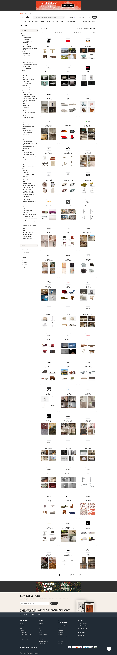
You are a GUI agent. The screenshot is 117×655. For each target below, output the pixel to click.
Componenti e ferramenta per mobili (30, 49)
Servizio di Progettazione (63, 625)
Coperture (25, 172)
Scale (24, 163)
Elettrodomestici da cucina (29, 75)
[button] (58, 13)
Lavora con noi (23, 632)
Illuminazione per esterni (28, 89)
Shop (59, 628)
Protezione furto (27, 205)
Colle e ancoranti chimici (28, 187)
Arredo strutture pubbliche (29, 121)
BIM (31, 13)
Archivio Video (42, 637)
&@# (94, 32)
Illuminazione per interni (28, 87)
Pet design (25, 242)
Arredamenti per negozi (28, 126)
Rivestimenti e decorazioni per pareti (30, 156)
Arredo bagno (26, 59)
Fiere (40, 630)
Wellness (24, 128)
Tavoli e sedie (26, 39)
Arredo (23, 35)
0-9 (91, 32)
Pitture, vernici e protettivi (29, 185)
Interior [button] (22, 13)
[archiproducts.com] (25, 17)
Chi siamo (22, 623)
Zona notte (25, 44)
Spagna (24, 255)
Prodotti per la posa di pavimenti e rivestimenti (28, 192)
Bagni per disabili (27, 66)
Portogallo (24, 262)
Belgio (23, 260)
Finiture (23, 150)
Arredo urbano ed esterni (29, 221)
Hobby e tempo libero (28, 236)
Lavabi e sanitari (26, 53)
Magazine (41, 628)
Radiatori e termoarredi (28, 166)
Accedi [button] (94, 17)
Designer (41, 626)
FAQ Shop (60, 643)
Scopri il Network (23, 625)
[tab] (59, 13)
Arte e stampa (26, 148)
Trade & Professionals (79, 13)
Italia (23, 253)
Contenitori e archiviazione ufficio (29, 109)
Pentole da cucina (27, 83)
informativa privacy (42, 609)
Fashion (25, 240)
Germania (24, 257)
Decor (23, 136)
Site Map (95, 650)
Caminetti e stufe (27, 164)
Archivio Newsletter (43, 634)
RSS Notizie (85, 650)
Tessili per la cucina (27, 81)
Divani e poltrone (27, 37)
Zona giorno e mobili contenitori (27, 42)
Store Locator (61, 630)
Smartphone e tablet (27, 234)
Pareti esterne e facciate (28, 174)
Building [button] (26, 13)
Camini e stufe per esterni (29, 96)
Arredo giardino (26, 92)
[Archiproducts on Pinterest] (27, 614)
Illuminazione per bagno (28, 60)
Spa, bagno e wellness (28, 130)
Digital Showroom (81, 635)
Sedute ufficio (26, 105)
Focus (40, 632)
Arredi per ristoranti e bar (29, 124)
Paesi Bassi (24, 264)
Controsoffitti (26, 179)
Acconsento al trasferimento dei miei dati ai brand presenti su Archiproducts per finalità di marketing (36, 606)
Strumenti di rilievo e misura (29, 214)
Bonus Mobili (60, 632)
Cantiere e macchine (28, 210)
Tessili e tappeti (26, 139)
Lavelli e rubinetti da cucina (29, 74)
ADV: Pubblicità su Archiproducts (84, 628)
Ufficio (23, 103)
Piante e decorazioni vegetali (29, 146)
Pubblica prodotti (64, 13)
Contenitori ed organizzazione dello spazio (30, 144)
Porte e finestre (26, 161)
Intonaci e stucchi (27, 183)
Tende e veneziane (27, 141)
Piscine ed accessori (27, 132)
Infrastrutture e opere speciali (30, 218)
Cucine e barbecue (27, 94)
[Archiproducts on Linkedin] (39, 614)
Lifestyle (24, 230)
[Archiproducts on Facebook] (21, 614)
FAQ (21, 628)
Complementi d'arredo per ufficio (29, 114)
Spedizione (60, 634)
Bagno (23, 51)
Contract (24, 119)
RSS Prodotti (90, 650)
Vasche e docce (26, 55)
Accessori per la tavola (28, 79)
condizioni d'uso (34, 609)
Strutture (25, 170)
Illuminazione (25, 85)
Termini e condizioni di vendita (64, 639)
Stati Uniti (24, 267)
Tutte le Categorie (25, 33)
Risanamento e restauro (28, 206)
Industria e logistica (27, 223)
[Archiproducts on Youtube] (36, 614)
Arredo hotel (26, 122)
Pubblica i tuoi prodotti (82, 623)
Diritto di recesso (61, 637)
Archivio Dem (42, 636)
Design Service (87, 13)
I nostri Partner (23, 626)
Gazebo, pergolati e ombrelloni (30, 98)
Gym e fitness (26, 134)
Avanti (81, 574)
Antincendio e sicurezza (28, 203)
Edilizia (23, 168)
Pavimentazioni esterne (28, 154)
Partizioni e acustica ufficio (29, 112)
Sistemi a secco (26, 181)
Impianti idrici (26, 196)
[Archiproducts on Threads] (33, 614)
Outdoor (24, 90)
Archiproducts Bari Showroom (26, 636)
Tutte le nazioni (25, 252)
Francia (23, 259)
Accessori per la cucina (28, 77)
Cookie (70, 650)
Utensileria (25, 212)
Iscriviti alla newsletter (24, 639)
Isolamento (25, 176)
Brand (40, 625)
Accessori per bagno (28, 62)
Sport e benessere (27, 238)
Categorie (41, 623)
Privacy (61, 650)
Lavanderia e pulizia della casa (30, 64)
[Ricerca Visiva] (63, 17)
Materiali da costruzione (28, 208)
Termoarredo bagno (27, 68)
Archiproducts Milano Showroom (26, 634)
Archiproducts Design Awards (26, 637)
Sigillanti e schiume (27, 189)
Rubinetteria (26, 57)
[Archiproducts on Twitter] (30, 614)
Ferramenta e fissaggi (28, 216)
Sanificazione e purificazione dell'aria (29, 226)
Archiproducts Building (43, 641)
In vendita (45, 28)
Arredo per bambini (27, 46)
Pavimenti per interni (27, 152)
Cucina (23, 70)
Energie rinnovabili (27, 220)
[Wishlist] (87, 17)
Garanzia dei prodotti (62, 636)
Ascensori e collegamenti (29, 194)
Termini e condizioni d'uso (77, 650)
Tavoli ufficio (26, 107)
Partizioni (25, 159)
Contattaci (22, 630)
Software (25, 228)
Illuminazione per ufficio (28, 117)
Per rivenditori (71, 13)
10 (78, 574)
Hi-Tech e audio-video (28, 232)
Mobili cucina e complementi (29, 72)
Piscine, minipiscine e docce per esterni (29, 101)
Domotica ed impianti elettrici (30, 201)
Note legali (60, 641)
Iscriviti (55, 603)
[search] (34, 17)
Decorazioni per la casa (28, 138)
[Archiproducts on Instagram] (23, 614)
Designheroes (42, 643)
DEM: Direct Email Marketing (83, 626)
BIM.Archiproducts (43, 639)
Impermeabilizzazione (28, 178)
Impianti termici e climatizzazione (27, 198)
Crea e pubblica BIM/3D (82, 625)
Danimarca (24, 266)
